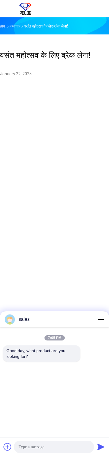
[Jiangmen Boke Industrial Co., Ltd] (25, 9)
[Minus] (100, 319)
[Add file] (7, 446)
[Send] (101, 446)
